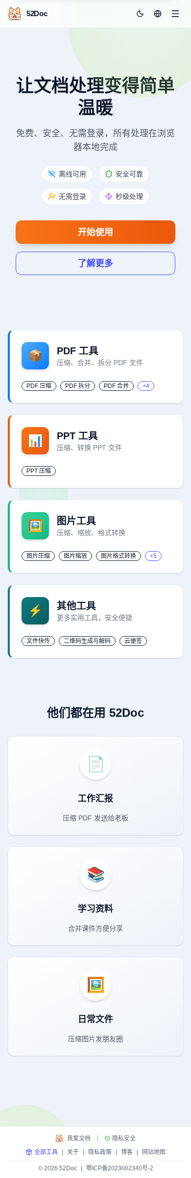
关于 (73, 1152)
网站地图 (154, 1152)
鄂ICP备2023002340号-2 (119, 1168)
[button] (158, 13)
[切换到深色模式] (140, 13)
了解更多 (95, 263)
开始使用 (95, 232)
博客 (127, 1152)
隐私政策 (100, 1152)
